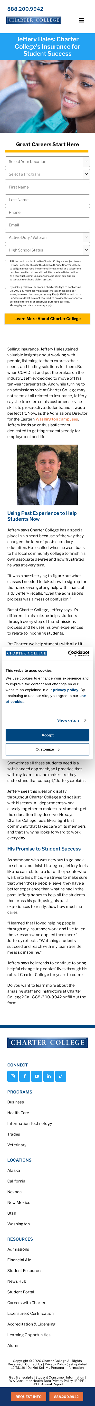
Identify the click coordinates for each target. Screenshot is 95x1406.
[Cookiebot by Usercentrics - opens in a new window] (68, 653)
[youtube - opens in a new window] (36, 1076)
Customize (45, 749)
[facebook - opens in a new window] (24, 1076)
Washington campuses (57, 419)
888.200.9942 (25, 9)
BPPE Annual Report (47, 1384)
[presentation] (47, 212)
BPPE (80, 1381)
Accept (48, 735)
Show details (68, 720)
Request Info (29, 1397)
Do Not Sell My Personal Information (56, 1368)
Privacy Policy (17, 264)
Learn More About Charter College (47, 318)
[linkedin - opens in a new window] (48, 1076)
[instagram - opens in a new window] (12, 1076)
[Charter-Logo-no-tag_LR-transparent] (33, 16)
